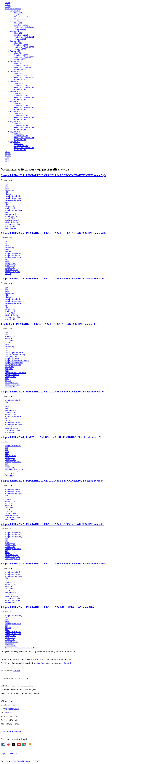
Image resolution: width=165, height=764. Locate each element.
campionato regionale (13, 196)
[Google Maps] (24, 744)
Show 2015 (18, 124)
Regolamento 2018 (21, 95)
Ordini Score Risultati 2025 (24, 27)
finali (7, 349)
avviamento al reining (13, 365)
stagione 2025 (10, 208)
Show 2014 (18, 134)
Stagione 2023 (15, 41)
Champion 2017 (20, 109)
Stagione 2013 (15, 142)
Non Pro (8, 274)
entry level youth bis (12, 559)
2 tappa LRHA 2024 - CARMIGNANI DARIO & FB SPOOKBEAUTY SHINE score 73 (51, 437)
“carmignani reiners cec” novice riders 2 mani (21, 648)
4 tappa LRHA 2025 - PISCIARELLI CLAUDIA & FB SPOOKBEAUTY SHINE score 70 (52, 278)
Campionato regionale (13, 9)
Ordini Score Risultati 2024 (24, 37)
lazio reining (9, 190)
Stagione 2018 (15, 91)
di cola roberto (10, 646)
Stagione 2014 (15, 132)
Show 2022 (18, 53)
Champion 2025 (20, 29)
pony (7, 371)
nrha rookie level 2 (12, 228)
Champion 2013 (20, 150)
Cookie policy (17, 731)
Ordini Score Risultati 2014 (24, 138)
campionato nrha (11, 216)
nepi (6, 202)
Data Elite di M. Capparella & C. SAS (26, 761)
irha (6, 186)
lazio (7, 188)
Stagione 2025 (15, 21)
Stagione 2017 (15, 101)
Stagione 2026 (15, 11)
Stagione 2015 (15, 122)
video (7, 192)
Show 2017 (18, 103)
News (7, 152)
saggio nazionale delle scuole (15, 373)
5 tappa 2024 (10, 426)
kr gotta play (9, 644)
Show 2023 (18, 43)
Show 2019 (18, 83)
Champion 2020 (20, 79)
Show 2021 (18, 63)
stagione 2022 (10, 499)
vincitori (8, 194)
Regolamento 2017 (21, 105)
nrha (7, 212)
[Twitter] (13, 744)
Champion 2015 (20, 130)
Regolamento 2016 (21, 115)
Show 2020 (18, 73)
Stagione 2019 (15, 81)
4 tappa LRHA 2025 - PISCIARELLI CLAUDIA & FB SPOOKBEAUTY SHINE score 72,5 (53, 232)
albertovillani (10, 602)
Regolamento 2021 (21, 65)
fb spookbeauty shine (12, 224)
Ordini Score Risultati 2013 (24, 148)
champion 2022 (10, 501)
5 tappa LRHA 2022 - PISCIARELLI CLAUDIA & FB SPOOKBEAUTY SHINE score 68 (52, 480)
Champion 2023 (20, 49)
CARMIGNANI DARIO (14, 470)
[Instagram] (8, 744)
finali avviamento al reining (15, 355)
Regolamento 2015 (21, 126)
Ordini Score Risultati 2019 (24, 87)
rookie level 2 (10, 226)
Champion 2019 (20, 89)
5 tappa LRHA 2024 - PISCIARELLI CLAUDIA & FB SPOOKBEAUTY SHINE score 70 (52, 391)
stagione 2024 (10, 336)
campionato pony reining (14, 363)
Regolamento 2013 (21, 146)
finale (7, 351)
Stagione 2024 (15, 31)
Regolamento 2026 (21, 15)
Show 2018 (18, 93)
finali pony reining (11, 357)
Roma (7, 342)
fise (6, 184)
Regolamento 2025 (21, 25)
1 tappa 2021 (10, 640)
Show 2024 (18, 33)
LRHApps (16, 671)
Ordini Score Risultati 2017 (24, 107)
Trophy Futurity (11, 513)
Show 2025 (18, 23)
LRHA (7, 5)
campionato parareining (13, 210)
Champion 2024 (20, 39)
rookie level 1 (10, 387)
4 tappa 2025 (10, 268)
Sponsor (8, 156)
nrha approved (10, 214)
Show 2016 (18, 113)
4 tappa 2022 (10, 503)
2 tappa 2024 (10, 468)
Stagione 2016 (15, 111)
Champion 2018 (20, 99)
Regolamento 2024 (21, 35)
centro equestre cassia (13, 200)
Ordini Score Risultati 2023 (24, 47)
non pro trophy (10, 519)
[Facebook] (3, 744)
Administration (11, 753)
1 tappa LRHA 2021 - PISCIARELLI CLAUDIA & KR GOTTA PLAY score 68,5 (47, 607)
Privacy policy (6, 731)
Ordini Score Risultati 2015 (24, 128)
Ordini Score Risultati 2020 (24, 77)
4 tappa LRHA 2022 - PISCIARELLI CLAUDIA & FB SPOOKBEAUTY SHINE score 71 (52, 524)
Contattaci (9, 162)
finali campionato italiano (14, 353)
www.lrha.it (9, 701)
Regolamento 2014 (21, 136)
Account (8, 164)
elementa (8, 338)
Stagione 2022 (15, 51)
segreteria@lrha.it (12, 709)
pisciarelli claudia (11, 222)
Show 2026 (18, 13)
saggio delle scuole (12, 375)
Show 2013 (18, 144)
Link (7, 158)
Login (3, 753)
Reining (8, 7)
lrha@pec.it (9, 712)
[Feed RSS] (29, 744)
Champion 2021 (20, 69)
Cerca (7, 160)
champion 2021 (10, 636)
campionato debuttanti (13, 198)
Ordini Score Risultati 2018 (24, 97)
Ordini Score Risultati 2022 (24, 57)
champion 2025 (10, 206)
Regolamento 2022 (21, 55)
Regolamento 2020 (21, 75)
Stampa (8, 154)
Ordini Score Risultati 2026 (24, 17)
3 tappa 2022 (10, 594)
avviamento (9, 367)
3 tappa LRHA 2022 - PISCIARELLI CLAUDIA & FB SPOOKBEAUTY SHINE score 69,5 (53, 563)
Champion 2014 (20, 140)
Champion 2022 (20, 59)
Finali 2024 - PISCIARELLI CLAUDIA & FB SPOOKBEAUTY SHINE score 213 (48, 323)
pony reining (9, 369)
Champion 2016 (20, 119)
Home (7, 3)
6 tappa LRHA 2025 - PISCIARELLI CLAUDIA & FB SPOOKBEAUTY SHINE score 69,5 (53, 175)
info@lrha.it (41, 663)
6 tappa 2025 (10, 218)
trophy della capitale (12, 220)
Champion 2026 (20, 19)
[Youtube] (18, 744)
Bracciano (9, 340)
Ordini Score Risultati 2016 (24, 117)
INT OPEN (9, 476)
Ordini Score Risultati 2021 (24, 67)
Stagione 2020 (15, 71)
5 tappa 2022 (10, 511)
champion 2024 (10, 377)
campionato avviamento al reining (17, 361)
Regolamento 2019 (21, 85)
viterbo (7, 204)
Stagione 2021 (15, 61)
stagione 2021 (10, 638)
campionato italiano (12, 359)
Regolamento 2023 (21, 45)
